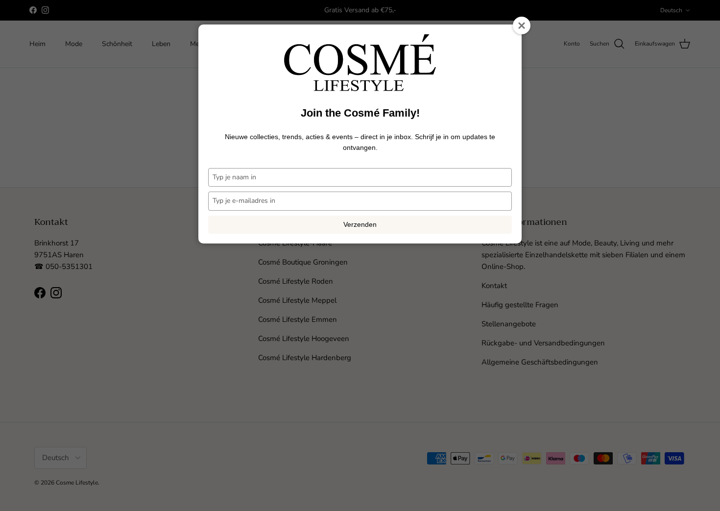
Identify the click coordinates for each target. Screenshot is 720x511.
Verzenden (360, 224)
